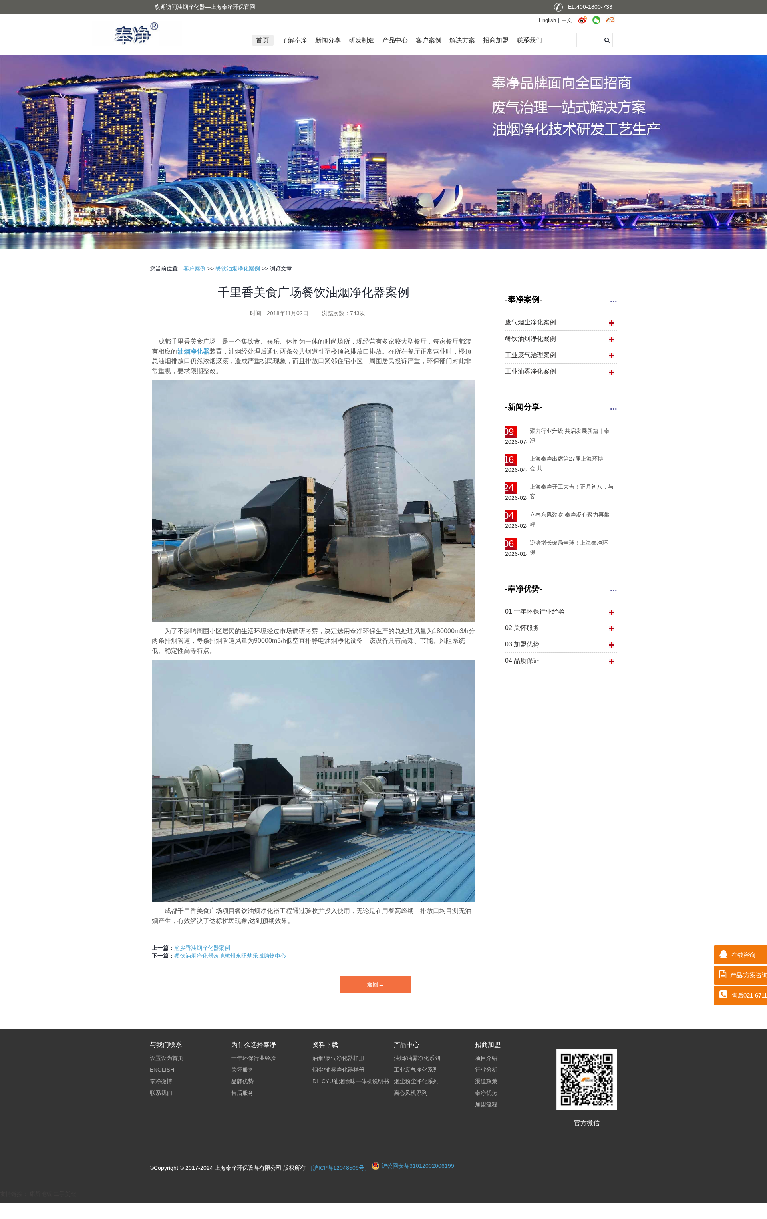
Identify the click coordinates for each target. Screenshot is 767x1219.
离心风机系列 (410, 1093)
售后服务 (242, 1093)
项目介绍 (486, 1058)
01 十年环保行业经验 (535, 611)
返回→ (375, 984)
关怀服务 (242, 1069)
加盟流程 (486, 1104)
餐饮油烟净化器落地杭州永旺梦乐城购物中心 (230, 956)
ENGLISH (162, 1069)
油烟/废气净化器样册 (338, 1058)
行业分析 (486, 1069)
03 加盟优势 (522, 644)
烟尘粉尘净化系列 (416, 1081)
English (547, 20)
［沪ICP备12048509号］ (339, 1168)
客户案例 (194, 268)
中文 (567, 20)
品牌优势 (242, 1081)
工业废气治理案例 (530, 355)
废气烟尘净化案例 (530, 322)
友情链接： (15, 1194)
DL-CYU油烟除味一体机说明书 (350, 1081)
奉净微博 (161, 1081)
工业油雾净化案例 (530, 371)
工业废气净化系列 (416, 1069)
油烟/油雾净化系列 (417, 1058)
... (613, 299)
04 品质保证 (522, 660)
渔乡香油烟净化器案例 (202, 948)
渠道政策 (486, 1081)
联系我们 (161, 1093)
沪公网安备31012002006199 (418, 1166)
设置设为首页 (166, 1058)
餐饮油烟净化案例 (237, 268)
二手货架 (65, 1194)
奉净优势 (486, 1093)
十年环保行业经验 (253, 1058)
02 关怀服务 (522, 627)
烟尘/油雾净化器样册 (338, 1069)
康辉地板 (41, 1194)
